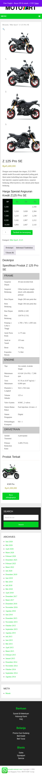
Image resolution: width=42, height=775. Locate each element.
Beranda (5, 25)
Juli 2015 (8, 637)
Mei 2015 (9, 644)
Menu (4, 16)
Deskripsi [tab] (9, 248)
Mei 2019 (9, 582)
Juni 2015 (9, 640)
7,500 (6, 216)
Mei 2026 (9, 545)
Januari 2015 (10, 658)
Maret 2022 (9, 567)
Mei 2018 (9, 589)
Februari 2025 (10, 563)
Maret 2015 (9, 651)
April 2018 (9, 593)
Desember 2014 (11, 662)
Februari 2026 (10, 556)
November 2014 (11, 666)
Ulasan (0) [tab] (10, 253)
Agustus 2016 (10, 611)
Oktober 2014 (10, 669)
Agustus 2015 (10, 633)
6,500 (6, 211)
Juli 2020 (8, 571)
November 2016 (11, 607)
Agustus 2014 (10, 677)
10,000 (6, 225)
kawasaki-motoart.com (14, 769)
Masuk (7, 693)
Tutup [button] (36, 3)
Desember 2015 (11, 618)
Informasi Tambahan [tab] (24, 248)
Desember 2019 (11, 574)
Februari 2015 (10, 655)
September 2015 (11, 629)
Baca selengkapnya (11, 496)
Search (21, 525)
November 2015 (11, 622)
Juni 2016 (9, 615)
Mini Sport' (14, 25)
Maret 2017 (9, 600)
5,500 (6, 207)
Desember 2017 (11, 596)
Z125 (21, 240)
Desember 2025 (11, 560)
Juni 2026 (9, 542)
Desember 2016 (11, 604)
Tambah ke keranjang (22, 232)
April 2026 (9, 549)
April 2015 (9, 647)
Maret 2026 (9, 553)
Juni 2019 (9, 578)
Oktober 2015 (10, 626)
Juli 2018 (8, 585)
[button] (3, 29)
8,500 (6, 220)
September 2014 (11, 673)
